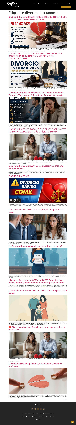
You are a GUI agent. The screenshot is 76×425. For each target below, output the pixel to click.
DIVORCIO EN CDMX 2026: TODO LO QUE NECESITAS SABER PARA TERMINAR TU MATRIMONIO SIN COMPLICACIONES (35, 56)
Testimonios (56, 3)
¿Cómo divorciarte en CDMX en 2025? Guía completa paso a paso (38, 291)
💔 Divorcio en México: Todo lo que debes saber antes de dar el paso (37, 328)
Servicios (40, 3)
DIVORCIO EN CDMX (19, 176)
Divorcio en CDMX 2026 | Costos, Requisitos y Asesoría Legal (36, 210)
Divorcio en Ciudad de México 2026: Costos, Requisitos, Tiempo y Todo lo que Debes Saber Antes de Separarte (36, 93)
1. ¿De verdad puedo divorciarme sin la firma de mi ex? (35, 246)
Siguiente (65, 399)
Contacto (68, 3)
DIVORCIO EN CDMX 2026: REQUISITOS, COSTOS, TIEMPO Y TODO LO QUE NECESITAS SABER (38, 18)
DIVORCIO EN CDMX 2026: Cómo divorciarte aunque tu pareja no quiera (36, 167)
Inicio (34, 3)
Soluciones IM (38, 419)
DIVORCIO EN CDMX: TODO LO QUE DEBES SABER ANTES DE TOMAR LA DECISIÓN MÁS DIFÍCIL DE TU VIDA (37, 130)
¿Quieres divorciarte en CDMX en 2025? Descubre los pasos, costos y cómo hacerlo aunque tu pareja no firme (36, 281)
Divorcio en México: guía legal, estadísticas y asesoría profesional (35, 364)
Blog (62, 3)
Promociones (47, 3)
